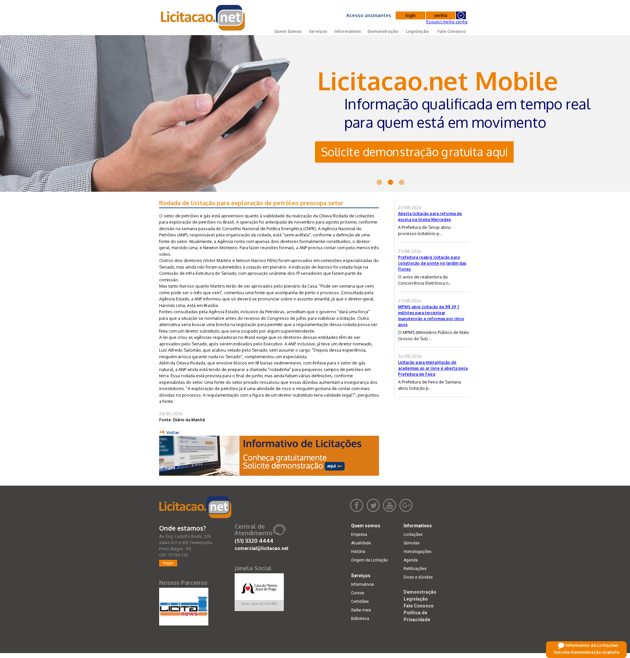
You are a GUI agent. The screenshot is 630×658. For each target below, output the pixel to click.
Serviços (318, 31)
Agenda (411, 560)
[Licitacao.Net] (203, 18)
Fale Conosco (451, 31)
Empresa (359, 534)
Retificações (415, 568)
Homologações (417, 551)
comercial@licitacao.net (261, 548)
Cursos (357, 593)
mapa (168, 562)
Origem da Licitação (369, 560)
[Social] (259, 590)
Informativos (347, 31)
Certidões (360, 601)
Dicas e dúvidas (418, 577)
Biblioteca (360, 618)
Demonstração (383, 31)
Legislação (417, 31)
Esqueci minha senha (447, 21)
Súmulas (412, 543)
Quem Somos (288, 31)
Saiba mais (361, 610)
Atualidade (361, 543)
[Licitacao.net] (195, 507)
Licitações (413, 534)
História (358, 551)
